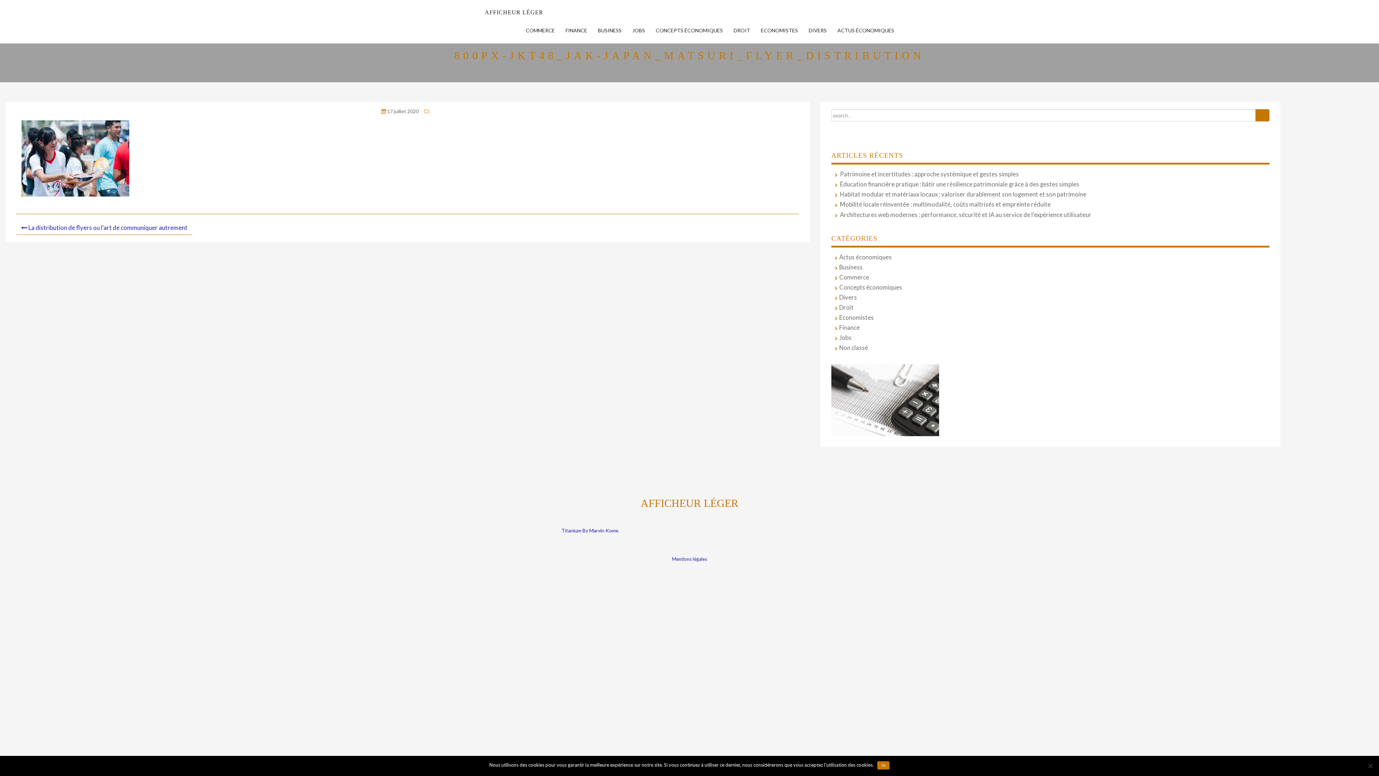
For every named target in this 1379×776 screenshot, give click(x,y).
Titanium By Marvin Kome (589, 530)
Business (610, 30)
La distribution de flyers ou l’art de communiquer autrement (107, 227)
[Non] (1370, 766)
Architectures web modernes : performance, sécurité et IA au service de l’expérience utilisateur (965, 214)
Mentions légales (689, 559)
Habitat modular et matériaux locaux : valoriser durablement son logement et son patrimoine (963, 194)
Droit (742, 30)
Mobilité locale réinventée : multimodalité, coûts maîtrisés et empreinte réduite (945, 204)
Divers (818, 30)
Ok (884, 765)
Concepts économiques (689, 30)
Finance (576, 30)
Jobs (638, 30)
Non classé (853, 347)
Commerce (540, 30)
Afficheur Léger (514, 12)
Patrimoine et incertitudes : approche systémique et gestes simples (929, 174)
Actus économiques (865, 30)
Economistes (779, 30)
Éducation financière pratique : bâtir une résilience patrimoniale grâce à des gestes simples (959, 184)
